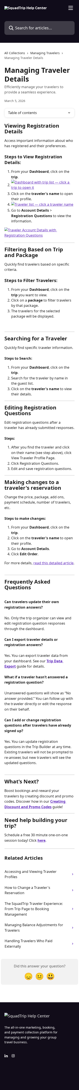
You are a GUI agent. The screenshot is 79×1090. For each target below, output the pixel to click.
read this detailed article (53, 563)
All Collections (14, 53)
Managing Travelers (45, 53)
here (41, 840)
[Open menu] (71, 8)
